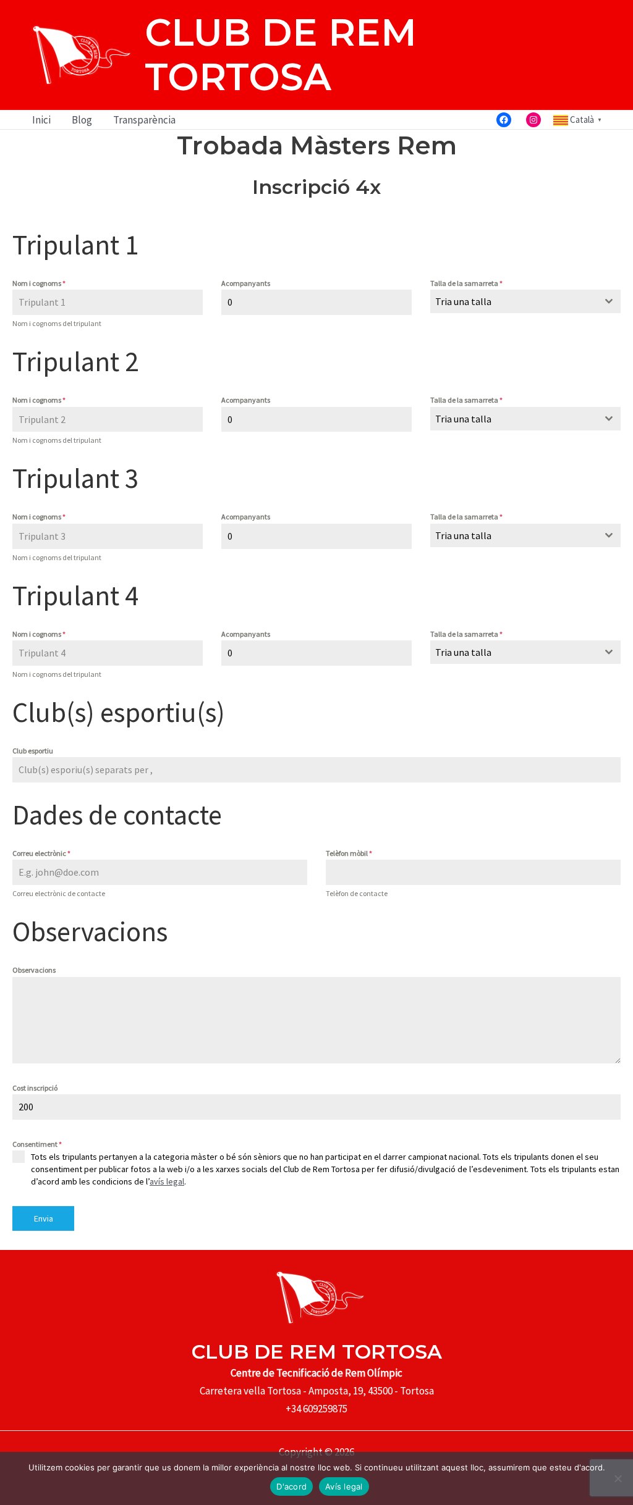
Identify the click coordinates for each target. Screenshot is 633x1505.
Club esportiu (32, 750)
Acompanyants (245, 283)
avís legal (167, 1181)
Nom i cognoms (39, 283)
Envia (43, 1218)
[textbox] (513, 301)
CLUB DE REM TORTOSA (281, 54)
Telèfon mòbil (349, 853)
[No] (617, 1478)
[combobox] (525, 301)
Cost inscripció (34, 1087)
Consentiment (37, 1144)
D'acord (291, 1486)
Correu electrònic (41, 853)
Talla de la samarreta (466, 283)
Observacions (34, 970)
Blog (82, 120)
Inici (41, 120)
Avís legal (344, 1486)
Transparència (144, 120)
